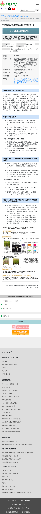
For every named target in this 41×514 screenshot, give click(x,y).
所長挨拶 (4, 361)
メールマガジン (6, 476)
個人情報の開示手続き (12, 512)
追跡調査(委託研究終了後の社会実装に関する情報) (17, 444)
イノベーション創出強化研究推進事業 (12, 16)
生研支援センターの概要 (9, 364)
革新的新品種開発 (7, 415)
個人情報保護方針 (26, 512)
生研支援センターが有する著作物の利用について (16, 492)
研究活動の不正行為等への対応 (11, 459)
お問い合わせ (6, 374)
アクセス (4, 371)
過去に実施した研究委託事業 (10, 428)
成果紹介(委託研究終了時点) (10, 441)
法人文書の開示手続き (19, 504)
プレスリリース (6, 470)
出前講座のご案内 (7, 489)
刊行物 (4, 483)
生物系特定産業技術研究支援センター (10, 15)
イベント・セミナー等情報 (10, 473)
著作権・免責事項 (24, 500)
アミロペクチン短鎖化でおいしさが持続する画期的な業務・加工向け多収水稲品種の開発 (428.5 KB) (26, 81)
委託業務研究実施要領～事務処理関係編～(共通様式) (18, 453)
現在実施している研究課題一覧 (11, 419)
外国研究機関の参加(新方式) (10, 462)
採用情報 (6, 316)
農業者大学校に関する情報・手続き (19, 508)
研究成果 (25, 16)
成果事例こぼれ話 (7, 480)
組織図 (4, 367)
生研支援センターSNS (8, 486)
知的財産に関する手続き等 (10, 456)
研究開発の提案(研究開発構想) (11, 431)
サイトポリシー (12, 500)
